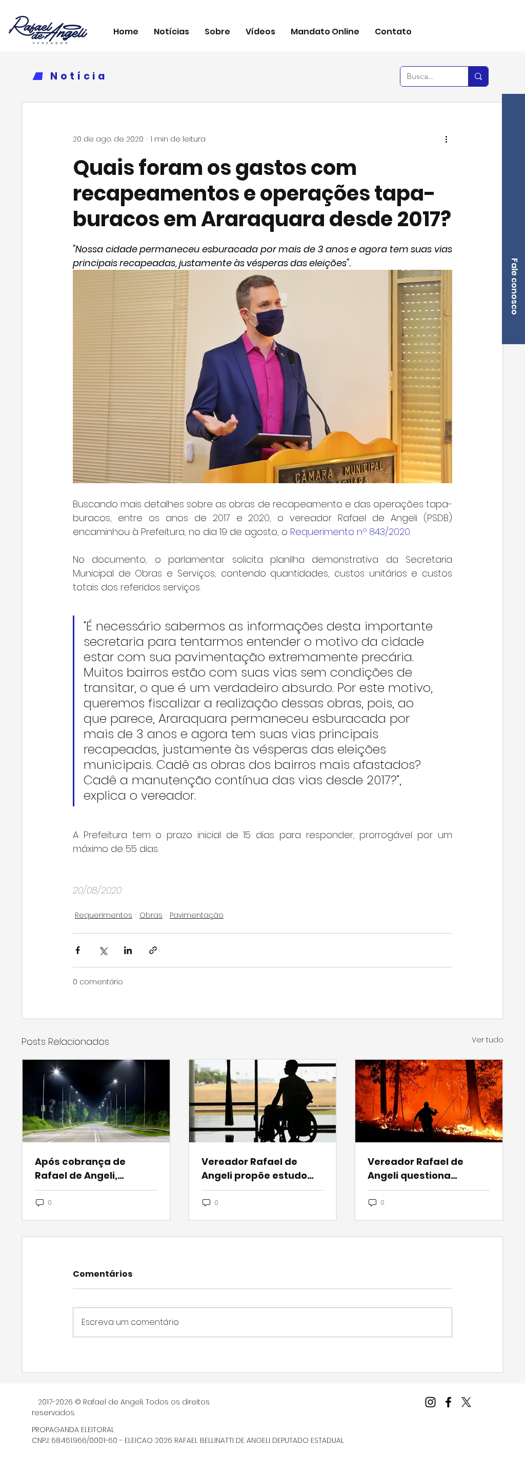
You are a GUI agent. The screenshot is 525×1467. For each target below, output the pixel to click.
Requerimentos (103, 915)
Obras (151, 915)
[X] (466, 1402)
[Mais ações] (446, 139)
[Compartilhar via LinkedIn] (128, 950)
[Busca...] (478, 76)
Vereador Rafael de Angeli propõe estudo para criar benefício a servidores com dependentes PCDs (255, 1168)
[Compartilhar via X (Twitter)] (103, 950)
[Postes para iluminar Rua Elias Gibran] (96, 1101)
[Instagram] (430, 1402)
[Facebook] (448, 1402)
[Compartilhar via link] (153, 950)
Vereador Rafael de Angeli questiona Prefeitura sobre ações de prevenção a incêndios (424, 1168)
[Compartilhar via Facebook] (78, 950)
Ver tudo (487, 1040)
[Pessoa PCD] (262, 1101)
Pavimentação (197, 915)
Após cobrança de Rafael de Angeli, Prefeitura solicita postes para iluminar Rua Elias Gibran (86, 1168)
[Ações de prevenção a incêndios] (428, 1101)
